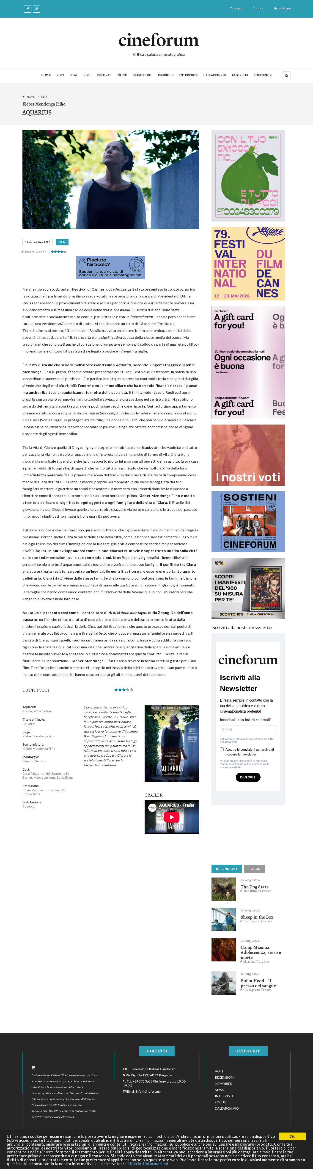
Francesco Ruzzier (258, 921)
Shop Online (282, 8)
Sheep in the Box (257, 917)
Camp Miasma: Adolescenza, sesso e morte (261, 952)
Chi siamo (237, 8)
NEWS (219, 1090)
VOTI (60, 75)
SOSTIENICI (263, 75)
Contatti (258, 8)
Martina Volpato (256, 961)
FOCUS (255, 869)
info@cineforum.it (149, 1091)
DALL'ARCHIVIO (214, 75)
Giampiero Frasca (257, 989)
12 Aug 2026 (250, 973)
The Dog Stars (255, 886)
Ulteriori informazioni (148, 1163)
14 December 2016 (37, 242)
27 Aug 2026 (250, 880)
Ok (292, 1136)
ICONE (122, 75)
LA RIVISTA (240, 75)
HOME (46, 75)
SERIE (87, 75)
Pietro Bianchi (36, 251)
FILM (73, 75)
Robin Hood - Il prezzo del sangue (258, 983)
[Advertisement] (245, 833)
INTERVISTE (188, 75)
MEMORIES (223, 1084)
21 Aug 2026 (250, 940)
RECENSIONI (226, 869)
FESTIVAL (104, 75)
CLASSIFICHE (142, 75)
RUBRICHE (165, 75)
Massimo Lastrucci (258, 890)
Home (31, 96)
